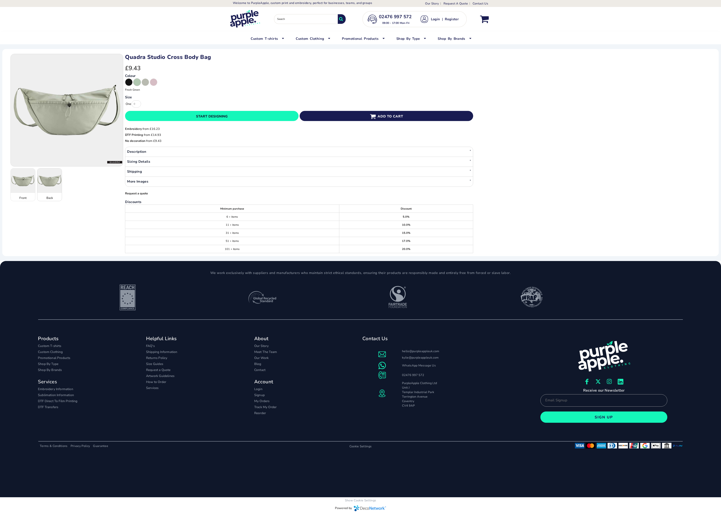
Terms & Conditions (54, 446)
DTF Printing (134, 135)
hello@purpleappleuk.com (420, 351)
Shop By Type (48, 364)
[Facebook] (587, 381)
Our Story (432, 4)
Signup (259, 395)
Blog (257, 364)
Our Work (261, 358)
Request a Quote (158, 370)
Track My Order (265, 407)
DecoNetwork (370, 508)
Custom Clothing (50, 352)
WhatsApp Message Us (419, 365)
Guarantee (100, 446)
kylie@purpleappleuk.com (420, 358)
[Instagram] (609, 381)
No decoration (135, 141)
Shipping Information (161, 352)
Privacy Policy (80, 446)
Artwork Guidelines (160, 376)
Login (435, 19)
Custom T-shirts (49, 346)
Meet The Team (265, 352)
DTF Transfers (48, 407)
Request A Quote (455, 4)
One (128, 104)
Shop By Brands (50, 370)
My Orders (262, 401)
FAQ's (150, 346)
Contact (259, 370)
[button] (266, 38)
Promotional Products (54, 358)
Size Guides (154, 364)
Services (152, 388)
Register (452, 19)
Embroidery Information (55, 389)
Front (23, 198)
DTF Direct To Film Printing (58, 401)
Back (49, 198)
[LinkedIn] (620, 381)
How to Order (156, 382)
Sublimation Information (56, 395)
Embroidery (133, 129)
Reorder (260, 413)
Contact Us (480, 4)
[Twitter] (598, 381)
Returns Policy (156, 358)
